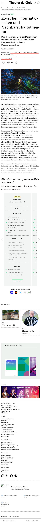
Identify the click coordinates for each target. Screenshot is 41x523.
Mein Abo (4, 460)
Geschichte (5, 470)
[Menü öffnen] (2, 3)
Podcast (3, 420)
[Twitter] (7, 475)
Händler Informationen (8, 447)
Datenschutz (15, 516)
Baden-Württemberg (18, 57)
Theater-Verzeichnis (7, 431)
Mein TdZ (4, 453)
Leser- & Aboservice (7, 434)
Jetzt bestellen (17, 281)
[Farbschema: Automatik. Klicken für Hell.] (34, 2)
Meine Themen (6, 455)
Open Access (5, 411)
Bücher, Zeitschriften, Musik (10, 409)
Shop (8, 8)
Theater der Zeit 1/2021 (18, 8)
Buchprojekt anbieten (8, 444)
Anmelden (4, 464)
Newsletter (4, 422)
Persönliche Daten (7, 462)
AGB (10, 516)
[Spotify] (15, 475)
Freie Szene (29, 57)
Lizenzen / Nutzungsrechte (10, 446)
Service (3, 416)
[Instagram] (2, 475)
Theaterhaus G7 (6, 58)
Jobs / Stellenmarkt (7, 419)
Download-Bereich (7, 459)
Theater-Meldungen (7, 424)
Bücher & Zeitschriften (8, 403)
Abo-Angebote (6, 408)
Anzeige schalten (6, 442)
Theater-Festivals (6, 429)
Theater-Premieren (7, 427)
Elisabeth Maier (9, 49)
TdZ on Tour (4, 426)
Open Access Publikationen (10, 449)
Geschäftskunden (6, 440)
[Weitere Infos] (24, 242)
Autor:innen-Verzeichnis (8, 433)
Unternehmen (5, 467)
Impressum (4, 516)
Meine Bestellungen (7, 457)
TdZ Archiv (4, 413)
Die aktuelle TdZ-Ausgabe (9, 406)
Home (3, 8)
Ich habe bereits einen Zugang (11, 189)
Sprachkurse (5, 436)
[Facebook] (11, 475)
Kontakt (3, 472)
